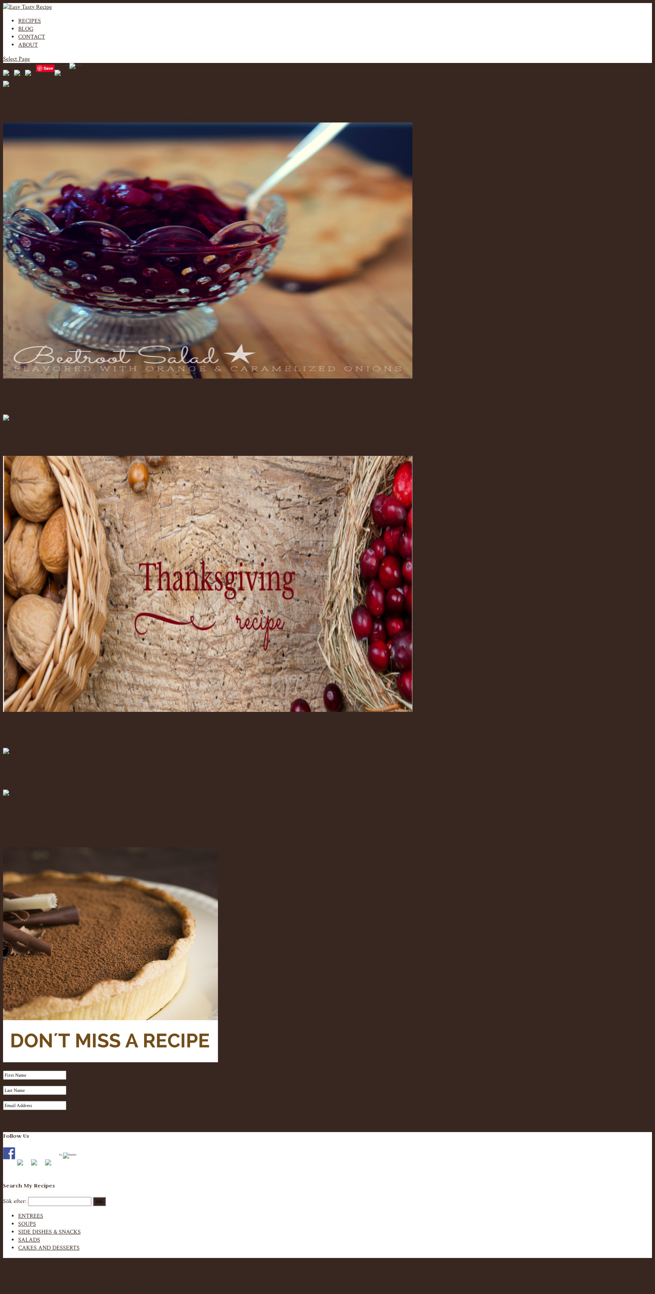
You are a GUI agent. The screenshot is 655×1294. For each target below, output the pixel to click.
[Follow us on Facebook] (9, 1153)
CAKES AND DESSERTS (49, 1248)
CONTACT (31, 37)
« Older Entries (21, 843)
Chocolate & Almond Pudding (45, 436)
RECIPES (29, 21)
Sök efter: (15, 1201)
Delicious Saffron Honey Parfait (48, 102)
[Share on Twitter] (18, 74)
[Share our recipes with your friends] (59, 74)
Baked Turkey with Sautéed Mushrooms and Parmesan (81, 811)
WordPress (120, 1284)
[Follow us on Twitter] (23, 1165)
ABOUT (28, 45)
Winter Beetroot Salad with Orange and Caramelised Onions (89, 394)
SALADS (29, 1240)
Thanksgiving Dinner (33, 728)
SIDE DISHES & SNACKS (49, 1232)
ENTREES (30, 1216)
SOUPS (27, 1224)
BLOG (25, 29)
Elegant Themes (53, 1284)
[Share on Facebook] (7, 74)
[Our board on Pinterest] (37, 1165)
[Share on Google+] (29, 74)
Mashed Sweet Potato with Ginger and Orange (69, 769)
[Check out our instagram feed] (51, 1165)
